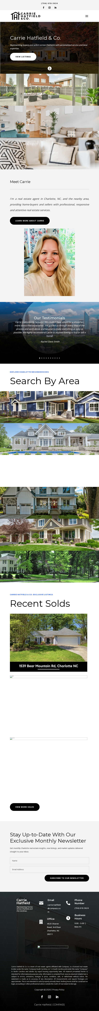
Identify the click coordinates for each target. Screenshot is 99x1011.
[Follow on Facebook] (44, 8)
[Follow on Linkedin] (55, 8)
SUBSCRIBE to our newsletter (67, 878)
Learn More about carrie (29, 220)
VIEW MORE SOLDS (24, 807)
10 (59, 358)
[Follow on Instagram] (49, 8)
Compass (65, 967)
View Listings (23, 56)
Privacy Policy (58, 990)
